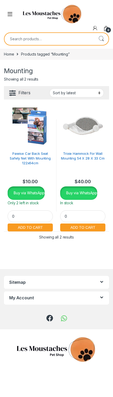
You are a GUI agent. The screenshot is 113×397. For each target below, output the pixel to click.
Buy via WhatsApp (29, 193)
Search (101, 39)
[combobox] (49, 39)
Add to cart (30, 226)
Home (9, 54)
